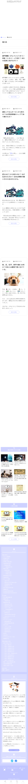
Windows (5, 602)
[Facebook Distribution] (16, 761)
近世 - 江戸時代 (8, 660)
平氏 (11, 153)
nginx (6, 580)
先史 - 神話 (7, 644)
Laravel (5, 577)
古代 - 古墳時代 (8, 648)
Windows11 (7, 604)
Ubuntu (6, 630)
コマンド (7, 607)
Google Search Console (9, 592)
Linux (4, 624)
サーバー (5, 579)
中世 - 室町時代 (8, 658)
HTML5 (5, 558)
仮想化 (5, 599)
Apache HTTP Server (10, 582)
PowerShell (8, 609)
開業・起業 (5, 670)
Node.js (6, 565)
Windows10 (7, 606)
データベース (6, 619)
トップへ (23, 782)
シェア (5, 782)
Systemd (7, 631)
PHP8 (6, 570)
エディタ (5, 611)
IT (2, 595)
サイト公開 (6, 556)
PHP (4, 568)
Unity (4, 635)
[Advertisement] (14, 20)
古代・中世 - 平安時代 (10, 653)
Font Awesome (7, 587)
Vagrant (6, 600)
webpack (8, 567)
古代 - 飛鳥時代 (8, 650)
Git (4, 633)
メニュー (11, 782)
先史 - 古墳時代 (8, 646)
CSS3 (4, 560)
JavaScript (6, 563)
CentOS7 (7, 628)
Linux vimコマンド (9, 616)
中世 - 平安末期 (8, 655)
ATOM (6, 612)
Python (5, 618)
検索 (17, 782)
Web (3, 555)
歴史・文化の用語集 (8, 662)
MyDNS (6, 586)
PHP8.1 (7, 573)
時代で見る (6, 643)
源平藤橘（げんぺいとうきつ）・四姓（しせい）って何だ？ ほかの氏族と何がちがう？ (13, 58)
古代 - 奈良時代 (8, 651)
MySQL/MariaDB (8, 623)
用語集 (5, 589)
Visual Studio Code (9, 614)
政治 (3, 668)
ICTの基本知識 (6, 597)
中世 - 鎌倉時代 (8, 656)
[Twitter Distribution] (12, 761)
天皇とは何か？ (7, 665)
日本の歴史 (5, 641)
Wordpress (6, 575)
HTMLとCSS (6, 561)
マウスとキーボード (8, 636)
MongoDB (7, 621)
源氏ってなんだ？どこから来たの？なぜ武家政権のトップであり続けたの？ (13, 114)
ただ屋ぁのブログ (14, 1)
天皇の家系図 (6, 663)
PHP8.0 (7, 572)
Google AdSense (7, 591)
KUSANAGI (7, 584)
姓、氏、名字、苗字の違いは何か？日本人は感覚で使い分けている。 (13, 267)
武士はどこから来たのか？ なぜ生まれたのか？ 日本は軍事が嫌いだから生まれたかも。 (13, 176)
